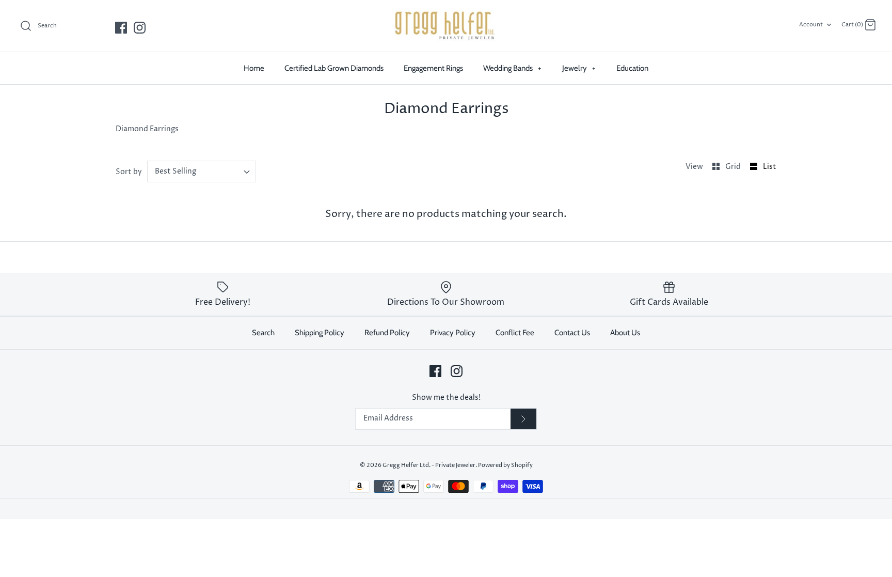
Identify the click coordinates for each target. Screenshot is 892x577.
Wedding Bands (512, 68)
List (769, 166)
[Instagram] (140, 28)
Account (811, 24)
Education (632, 68)
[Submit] (523, 419)
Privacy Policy (452, 332)
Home (254, 68)
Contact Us (572, 332)
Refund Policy (387, 332)
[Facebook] (121, 28)
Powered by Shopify (505, 465)
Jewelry (579, 68)
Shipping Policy (319, 332)
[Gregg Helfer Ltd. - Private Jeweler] (446, 25)
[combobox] (201, 171)
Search (263, 332)
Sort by (129, 172)
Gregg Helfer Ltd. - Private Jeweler (429, 465)
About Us (625, 332)
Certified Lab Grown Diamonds (334, 68)
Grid (733, 166)
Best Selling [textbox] (175, 171)
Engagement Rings (433, 68)
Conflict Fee (515, 332)
